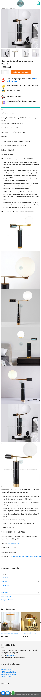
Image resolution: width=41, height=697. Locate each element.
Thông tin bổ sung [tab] (7, 113)
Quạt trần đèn (6, 596)
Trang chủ (4, 8)
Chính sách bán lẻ (7, 669)
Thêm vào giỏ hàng (21, 72)
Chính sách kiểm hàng (8, 672)
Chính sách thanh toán (8, 674)
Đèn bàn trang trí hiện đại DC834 (10, 633)
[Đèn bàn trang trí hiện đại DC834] (10, 621)
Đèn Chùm (4, 578)
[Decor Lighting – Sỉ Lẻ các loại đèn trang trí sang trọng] (20, 3)
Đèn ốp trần (5, 585)
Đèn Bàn (13, 8)
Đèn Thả (4, 589)
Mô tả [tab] (3, 109)
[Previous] (4, 28)
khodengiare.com (13, 543)
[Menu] (2, 3)
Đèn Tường (5, 592)
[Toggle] (39, 578)
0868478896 (11, 655)
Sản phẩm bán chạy (7, 600)
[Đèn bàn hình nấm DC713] (30, 621)
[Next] (36, 28)
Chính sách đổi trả (7, 677)
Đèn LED (4, 581)
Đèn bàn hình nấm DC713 (28, 633)
